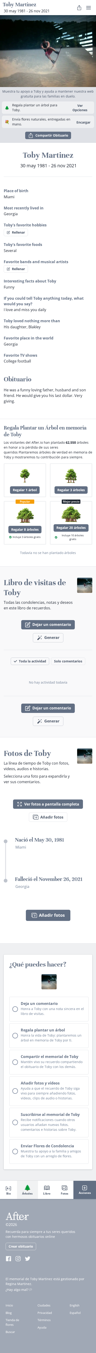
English (74, 1305)
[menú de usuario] (88, 7)
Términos (44, 1320)
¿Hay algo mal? (17, 1289)
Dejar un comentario (51, 624)
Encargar (83, 122)
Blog (9, 1313)
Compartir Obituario (51, 135)
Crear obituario (21, 1246)
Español (75, 1313)
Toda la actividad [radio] (32, 661)
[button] (48, 51)
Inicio (9, 1305)
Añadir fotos (51, 817)
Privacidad (45, 1313)
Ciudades (44, 1305)
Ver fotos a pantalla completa (51, 804)
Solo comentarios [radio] (68, 661)
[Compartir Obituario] (79, 7)
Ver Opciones (79, 107)
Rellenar (18, 232)
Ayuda (42, 1327)
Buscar (10, 1332)
